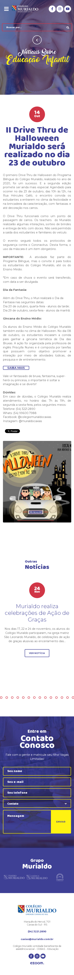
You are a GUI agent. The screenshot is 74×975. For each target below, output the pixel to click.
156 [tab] (1, 697)
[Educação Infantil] (37, 481)
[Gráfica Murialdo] (37, 878)
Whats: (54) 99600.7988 (20, 413)
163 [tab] (40, 697)
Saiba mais (16, 367)
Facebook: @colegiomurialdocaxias (27, 417)
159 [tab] (18, 697)
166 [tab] (56, 697)
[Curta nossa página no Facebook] (52, 9)
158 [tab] (12, 697)
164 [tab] (45, 697)
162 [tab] (34, 697)
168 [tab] (67, 697)
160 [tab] (23, 697)
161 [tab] (29, 697)
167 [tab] (62, 697)
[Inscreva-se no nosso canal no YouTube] (67, 9)
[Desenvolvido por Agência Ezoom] (37, 963)
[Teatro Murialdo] (14, 878)
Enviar (60, 821)
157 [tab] (7, 697)
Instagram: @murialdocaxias (22, 421)
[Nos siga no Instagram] (59, 9)
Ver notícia (37, 653)
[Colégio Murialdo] (27, 9)
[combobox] (37, 804)
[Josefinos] (60, 878)
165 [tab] (51, 697)
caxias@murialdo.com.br (37, 939)
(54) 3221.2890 (37, 931)
